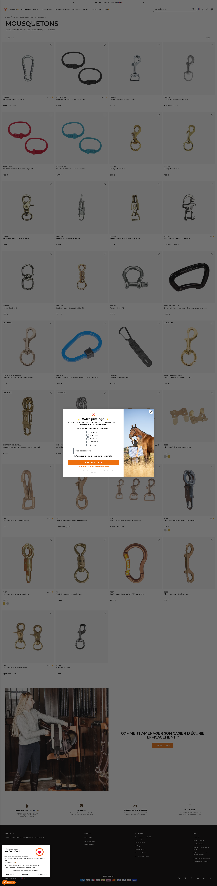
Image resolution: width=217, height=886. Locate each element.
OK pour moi (42, 875)
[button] (4, 882)
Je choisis (26, 875)
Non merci (10, 875)
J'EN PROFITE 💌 (93, 463)
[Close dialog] (151, 412)
